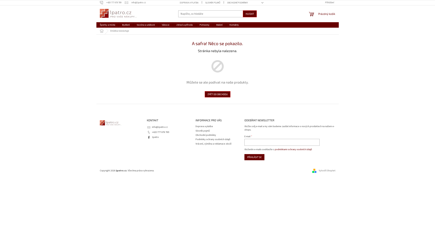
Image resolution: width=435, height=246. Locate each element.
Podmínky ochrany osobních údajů (213, 139)
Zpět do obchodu (218, 94)
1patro (155, 137)
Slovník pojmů (212, 2)
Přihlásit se (254, 157)
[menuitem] (107, 25)
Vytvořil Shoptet (327, 170)
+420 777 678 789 (160, 132)
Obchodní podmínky (237, 2)
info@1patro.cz (160, 127)
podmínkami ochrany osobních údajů (293, 149)
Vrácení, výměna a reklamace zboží (213, 144)
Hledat (250, 13)
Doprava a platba (189, 2)
